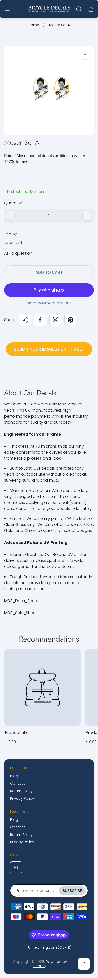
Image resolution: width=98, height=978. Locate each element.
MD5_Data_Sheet (21, 601)
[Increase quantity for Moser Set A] (87, 216)
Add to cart (49, 272)
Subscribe (72, 890)
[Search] (78, 9)
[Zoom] (85, 55)
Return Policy (21, 790)
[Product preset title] (42, 687)
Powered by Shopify (50, 964)
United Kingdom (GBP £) (49, 947)
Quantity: (13, 203)
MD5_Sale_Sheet (20, 613)
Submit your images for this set (49, 349)
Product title (17, 733)
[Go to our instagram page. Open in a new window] (16, 867)
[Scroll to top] (84, 964)
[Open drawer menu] (7, 9)
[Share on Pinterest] (70, 320)
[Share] (25, 320)
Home (33, 25)
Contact (17, 783)
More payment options (49, 303)
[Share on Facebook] (40, 320)
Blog (14, 775)
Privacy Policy (22, 798)
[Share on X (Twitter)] (55, 320)
